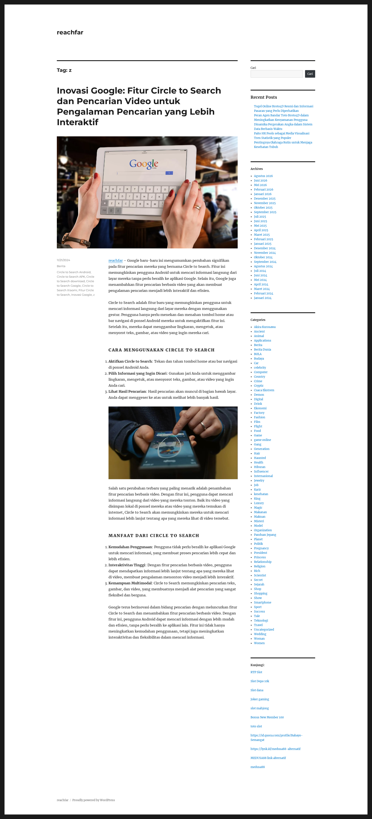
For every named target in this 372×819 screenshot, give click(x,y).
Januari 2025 (262, 244)
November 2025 (265, 203)
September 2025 (265, 212)
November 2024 (265, 253)
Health (258, 462)
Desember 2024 (265, 248)
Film (257, 422)
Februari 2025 (263, 239)
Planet (258, 539)
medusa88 (258, 767)
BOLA (258, 354)
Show (258, 598)
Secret (258, 580)
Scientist (260, 575)
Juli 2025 (260, 217)
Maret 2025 (262, 235)
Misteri (259, 521)
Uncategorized (264, 629)
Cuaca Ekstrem (264, 390)
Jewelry (259, 480)
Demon (259, 395)
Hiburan (259, 467)
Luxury (259, 503)
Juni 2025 (260, 221)
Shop (257, 589)
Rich (257, 571)
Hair (257, 453)
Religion (259, 566)
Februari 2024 (263, 293)
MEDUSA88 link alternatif (268, 758)
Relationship (262, 562)
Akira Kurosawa (265, 327)
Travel (258, 625)
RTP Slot (256, 672)
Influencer (261, 471)
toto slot (256, 726)
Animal (259, 336)
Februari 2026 (263, 189)
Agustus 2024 (263, 266)
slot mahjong (260, 708)
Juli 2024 (260, 271)
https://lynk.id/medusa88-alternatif (276, 749)
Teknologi (261, 620)
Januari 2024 (262, 298)
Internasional (263, 476)
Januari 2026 (263, 194)
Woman (259, 638)
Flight (258, 426)
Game (258, 435)
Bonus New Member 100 (267, 717)
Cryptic (259, 386)
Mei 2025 (260, 226)
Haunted (260, 458)
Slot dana (257, 690)
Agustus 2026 (263, 176)
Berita (61, 266)
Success (259, 611)
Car (256, 363)
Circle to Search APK (71, 276)
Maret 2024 (262, 289)
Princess (260, 557)
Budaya (259, 358)
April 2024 (261, 284)
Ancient (259, 331)
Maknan (259, 517)
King (257, 498)
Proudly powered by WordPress (93, 800)
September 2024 (265, 262)
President (260, 553)
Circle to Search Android (74, 272)
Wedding (260, 634)
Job (256, 485)
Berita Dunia (262, 349)
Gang (257, 444)
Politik (258, 544)
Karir (257, 489)
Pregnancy (261, 548)
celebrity (260, 367)
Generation (262, 449)
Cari (253, 68)
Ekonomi (260, 408)
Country (259, 377)
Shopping (260, 593)
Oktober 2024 (263, 257)
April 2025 (261, 230)
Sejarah (259, 584)
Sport (258, 607)
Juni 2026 (260, 180)
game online (262, 440)
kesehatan (261, 494)
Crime (258, 381)
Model (258, 526)
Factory (259, 413)
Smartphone (262, 602)
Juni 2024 (260, 275)
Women (259, 643)
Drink (258, 404)
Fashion (259, 417)
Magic (258, 508)
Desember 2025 (265, 198)
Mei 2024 (260, 280)
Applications (262, 340)
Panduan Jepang (265, 535)
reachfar (70, 32)
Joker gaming (260, 699)
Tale (257, 616)
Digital (258, 399)
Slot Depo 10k (260, 681)
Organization (263, 530)
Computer (261, 372)
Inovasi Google (81, 294)
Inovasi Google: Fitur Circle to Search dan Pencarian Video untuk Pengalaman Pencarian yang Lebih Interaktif (139, 106)
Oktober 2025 (263, 207)
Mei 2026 (260, 185)
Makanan (260, 512)
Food (257, 431)
